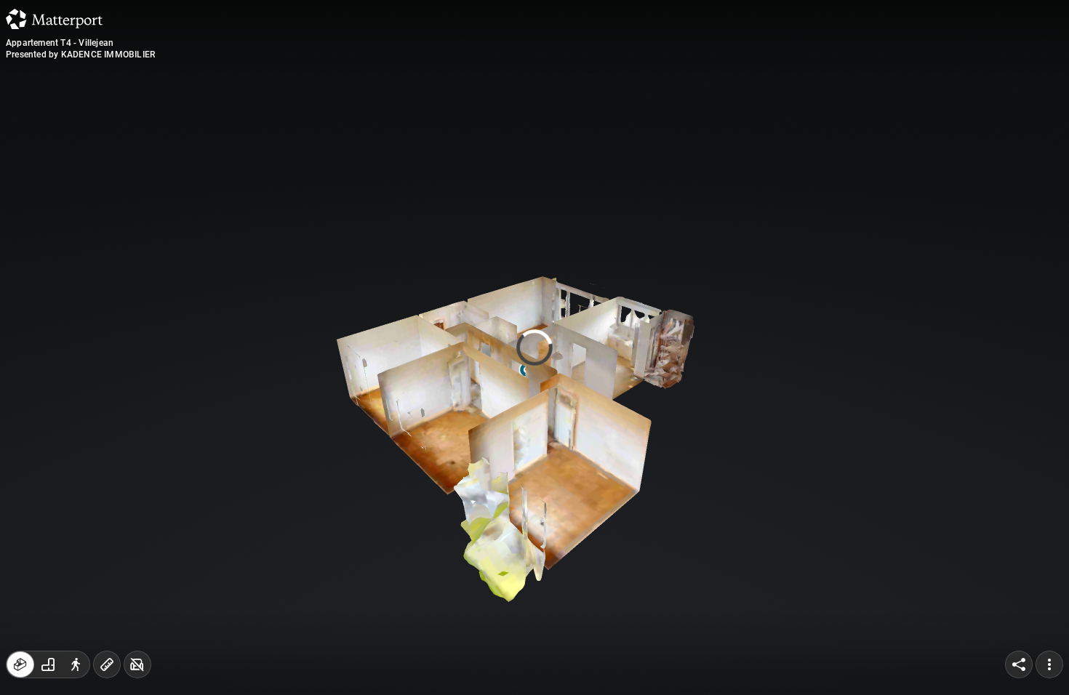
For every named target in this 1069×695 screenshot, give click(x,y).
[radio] (20, 664)
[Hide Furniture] (137, 664)
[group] (48, 664)
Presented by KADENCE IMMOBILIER (80, 54)
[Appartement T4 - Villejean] (534, 347)
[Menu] (1049, 664)
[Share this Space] (1019, 664)
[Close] (712, 126)
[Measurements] (107, 664)
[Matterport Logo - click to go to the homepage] (54, 19)
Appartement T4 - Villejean (59, 43)
